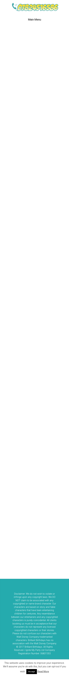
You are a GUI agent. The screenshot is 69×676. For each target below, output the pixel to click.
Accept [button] (31, 671)
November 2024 (14, 397)
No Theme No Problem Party (33, 314)
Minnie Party (27, 327)
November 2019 (14, 405)
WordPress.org (14, 556)
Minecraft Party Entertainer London (42, 334)
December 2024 (14, 390)
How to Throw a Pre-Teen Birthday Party (28, 280)
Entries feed (12, 542)
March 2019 (12, 434)
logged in (23, 170)
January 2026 (13, 368)
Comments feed (14, 549)
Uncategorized (13, 508)
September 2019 (14, 419)
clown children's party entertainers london (29, 483)
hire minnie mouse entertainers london (27, 501)
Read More (43, 671)
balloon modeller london (19, 468)
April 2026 (10, 361)
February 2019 (13, 441)
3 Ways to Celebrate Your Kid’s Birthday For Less (33, 263)
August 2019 (12, 426)
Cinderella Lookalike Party (22, 135)
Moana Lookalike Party (30, 320)
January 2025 (13, 383)
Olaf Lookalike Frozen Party (38, 307)
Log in (8, 536)
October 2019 (13, 412)
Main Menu (34, 19)
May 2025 (10, 376)
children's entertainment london (23, 476)
